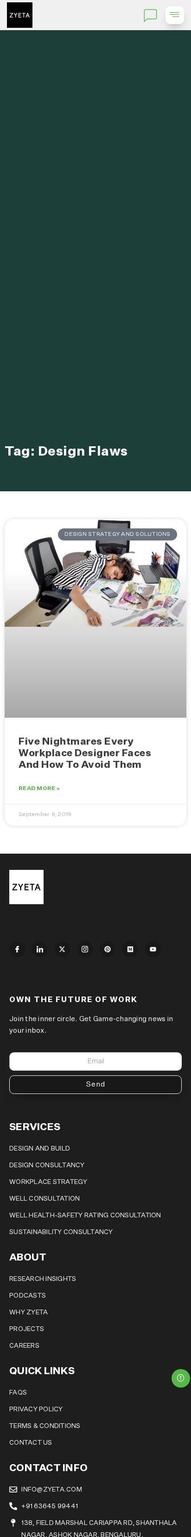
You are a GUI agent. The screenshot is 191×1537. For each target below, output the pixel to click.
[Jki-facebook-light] (17, 949)
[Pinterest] (107, 949)
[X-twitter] (62, 949)
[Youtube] (153, 949)
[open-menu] (175, 15)
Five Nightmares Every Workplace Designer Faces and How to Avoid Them (85, 753)
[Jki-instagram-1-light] (85, 949)
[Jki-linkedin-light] (40, 949)
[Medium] (130, 949)
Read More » (39, 788)
